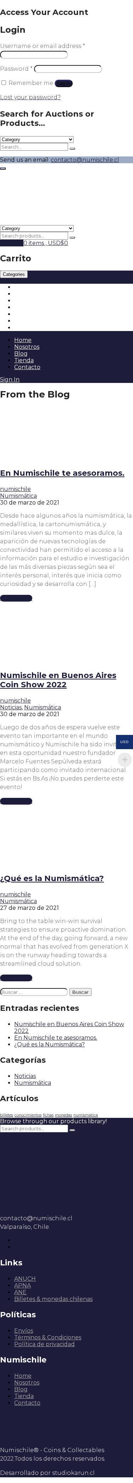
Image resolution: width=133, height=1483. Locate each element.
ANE (20, 1292)
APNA (22, 1285)
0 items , (45, 243)
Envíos (23, 1330)
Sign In (10, 379)
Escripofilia (29, 321)
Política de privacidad (44, 1344)
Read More (16, 598)
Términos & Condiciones (47, 1337)
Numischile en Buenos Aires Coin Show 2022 (58, 680)
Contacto (27, 367)
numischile (15, 489)
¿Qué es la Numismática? (52, 878)
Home (23, 340)
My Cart (11, 243)
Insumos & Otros (37, 327)
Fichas (23, 300)
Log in (63, 83)
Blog (21, 353)
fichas (48, 1115)
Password (16, 68)
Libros (22, 314)
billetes (6, 1115)
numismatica (85, 1115)
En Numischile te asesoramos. (62, 473)
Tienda (24, 360)
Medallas (26, 307)
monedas (63, 1115)
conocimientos (28, 1115)
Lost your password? (30, 97)
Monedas (27, 287)
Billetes (24, 293)
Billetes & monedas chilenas (53, 1299)
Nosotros (26, 346)
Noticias (11, 707)
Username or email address (42, 46)
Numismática (18, 495)
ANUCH (25, 1278)
